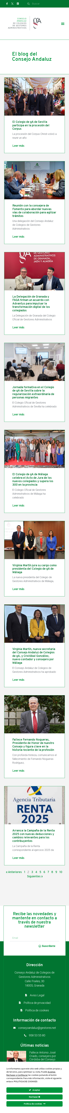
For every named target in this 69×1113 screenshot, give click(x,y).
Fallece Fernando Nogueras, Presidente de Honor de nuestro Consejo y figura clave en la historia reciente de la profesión (33, 745)
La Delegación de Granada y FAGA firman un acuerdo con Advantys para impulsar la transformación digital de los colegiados (31, 303)
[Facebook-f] (7, 3)
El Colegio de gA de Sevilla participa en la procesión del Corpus (30, 125)
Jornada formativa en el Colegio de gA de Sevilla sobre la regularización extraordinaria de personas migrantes (33, 393)
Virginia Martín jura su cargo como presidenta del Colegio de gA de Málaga (34, 569)
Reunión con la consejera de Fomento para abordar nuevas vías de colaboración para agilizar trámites (34, 211)
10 (60, 872)
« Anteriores (14, 872)
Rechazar (33, 1097)
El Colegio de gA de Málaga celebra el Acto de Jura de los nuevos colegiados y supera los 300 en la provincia (32, 480)
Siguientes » (35, 876)
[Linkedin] (18, 3)
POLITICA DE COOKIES (25, 1081)
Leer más (18, 146)
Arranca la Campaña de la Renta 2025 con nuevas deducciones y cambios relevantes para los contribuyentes (33, 836)
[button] (62, 23)
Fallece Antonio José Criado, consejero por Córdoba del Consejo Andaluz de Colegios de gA (43, 1059)
